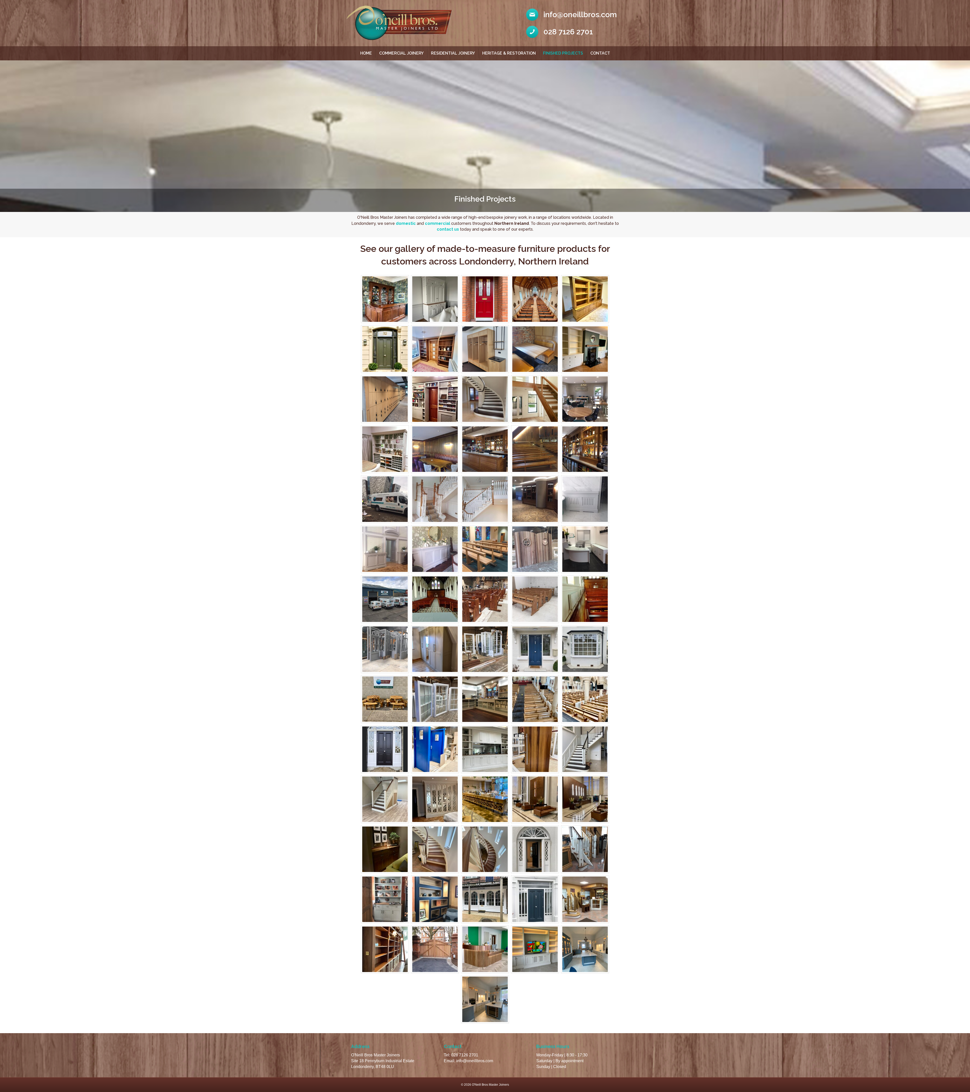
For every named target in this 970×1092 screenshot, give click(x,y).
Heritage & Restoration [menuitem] (509, 53)
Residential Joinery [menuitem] (453, 53)
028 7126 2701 (464, 1055)
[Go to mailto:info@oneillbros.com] (572, 15)
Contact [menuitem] (600, 53)
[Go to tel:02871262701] (572, 32)
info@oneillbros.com (474, 1061)
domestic (406, 223)
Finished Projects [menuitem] (563, 53)
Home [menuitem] (366, 53)
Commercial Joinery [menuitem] (401, 53)
